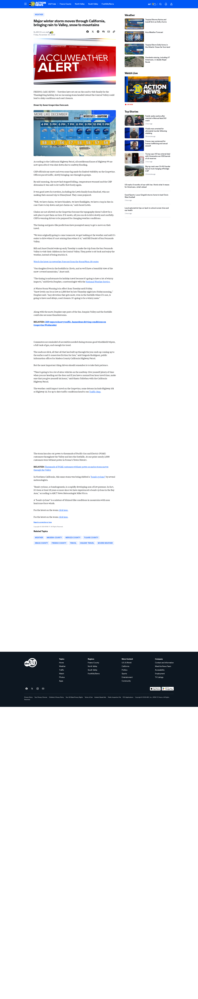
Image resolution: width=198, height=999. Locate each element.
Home (61, 663)
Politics (124, 670)
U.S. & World (126, 663)
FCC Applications (128, 697)
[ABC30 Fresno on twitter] (32, 688)
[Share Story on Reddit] (98, 32)
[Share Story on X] (93, 32)
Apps (61, 681)
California (125, 666)
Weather (62, 666)
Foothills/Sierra (108, 4)
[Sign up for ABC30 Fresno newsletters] (43, 688)
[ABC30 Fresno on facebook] (26, 688)
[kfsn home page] (30, 662)
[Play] (147, 89)
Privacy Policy (28, 697)
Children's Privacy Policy (56, 697)
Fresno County (65, 4)
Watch (61, 674)
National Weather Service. (98, 281)
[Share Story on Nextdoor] (103, 32)
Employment (160, 674)
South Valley (93, 4)
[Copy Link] (114, 32)
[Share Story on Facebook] (87, 32)
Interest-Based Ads (100, 697)
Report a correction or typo (43, 522)
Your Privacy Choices (40, 697)
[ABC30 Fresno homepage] (37, 4)
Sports (124, 674)
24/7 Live (52, 4)
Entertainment (127, 677)
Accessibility (159, 670)
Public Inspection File (114, 697)
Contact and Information (164, 663)
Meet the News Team (163, 666)
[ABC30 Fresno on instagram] (37, 688)
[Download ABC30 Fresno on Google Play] (168, 689)
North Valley (80, 4)
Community (126, 681)
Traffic (61, 670)
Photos (62, 677)
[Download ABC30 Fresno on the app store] (155, 689)
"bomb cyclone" (97, 476)
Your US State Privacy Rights (74, 697)
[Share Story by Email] (109, 32)
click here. (63, 510)
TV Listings (159, 677)
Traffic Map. (95, 391)
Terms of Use (89, 697)
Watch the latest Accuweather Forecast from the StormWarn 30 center (66, 261)
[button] (25, 4)
